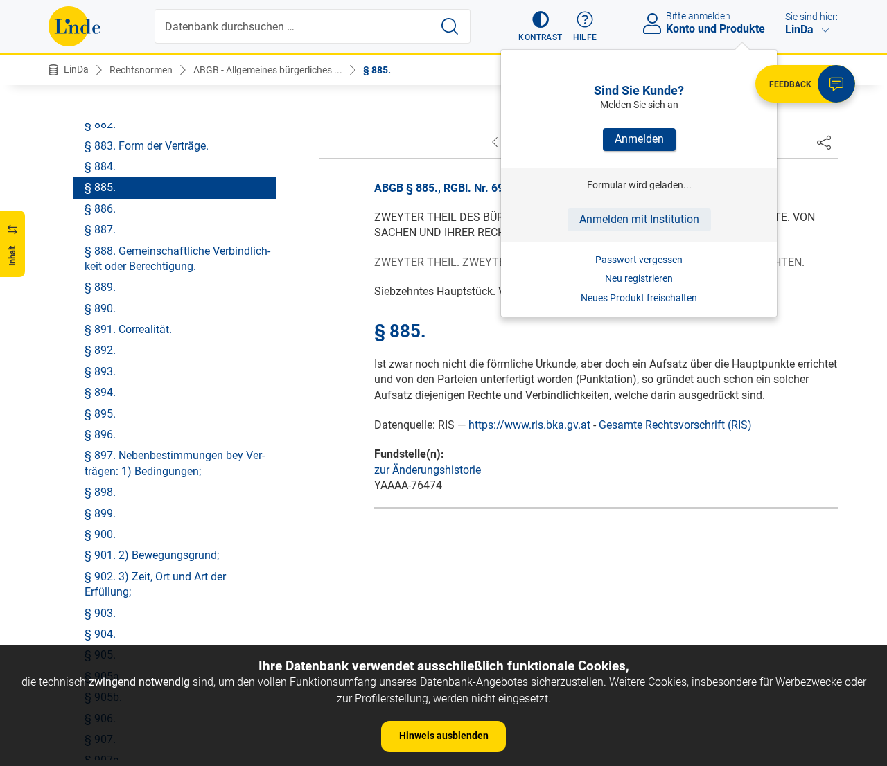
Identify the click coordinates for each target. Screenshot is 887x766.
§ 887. (100, 229)
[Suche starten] (450, 26)
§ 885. (377, 69)
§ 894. (100, 392)
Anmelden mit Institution (639, 219)
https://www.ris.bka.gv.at (529, 424)
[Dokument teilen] (823, 142)
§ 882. (100, 124)
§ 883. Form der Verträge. (147, 145)
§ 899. (100, 513)
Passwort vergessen (639, 259)
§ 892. (100, 350)
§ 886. (100, 208)
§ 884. (100, 166)
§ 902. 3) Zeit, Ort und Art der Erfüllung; (155, 584)
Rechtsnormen (141, 69)
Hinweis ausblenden (444, 735)
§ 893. (100, 371)
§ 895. (100, 413)
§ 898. (100, 492)
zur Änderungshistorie (427, 469)
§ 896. (100, 434)
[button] (540, 26)
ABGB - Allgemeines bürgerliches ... (267, 69)
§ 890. (100, 308)
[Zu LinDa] (74, 26)
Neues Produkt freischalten (639, 297)
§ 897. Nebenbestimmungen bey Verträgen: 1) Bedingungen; (175, 463)
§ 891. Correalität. (128, 329)
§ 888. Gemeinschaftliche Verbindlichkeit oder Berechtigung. (177, 258)
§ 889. (100, 287)
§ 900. (100, 534)
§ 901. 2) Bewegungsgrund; (152, 555)
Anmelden (639, 138)
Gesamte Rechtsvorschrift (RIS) (675, 424)
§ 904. (100, 634)
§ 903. (100, 613)
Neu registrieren (639, 278)
